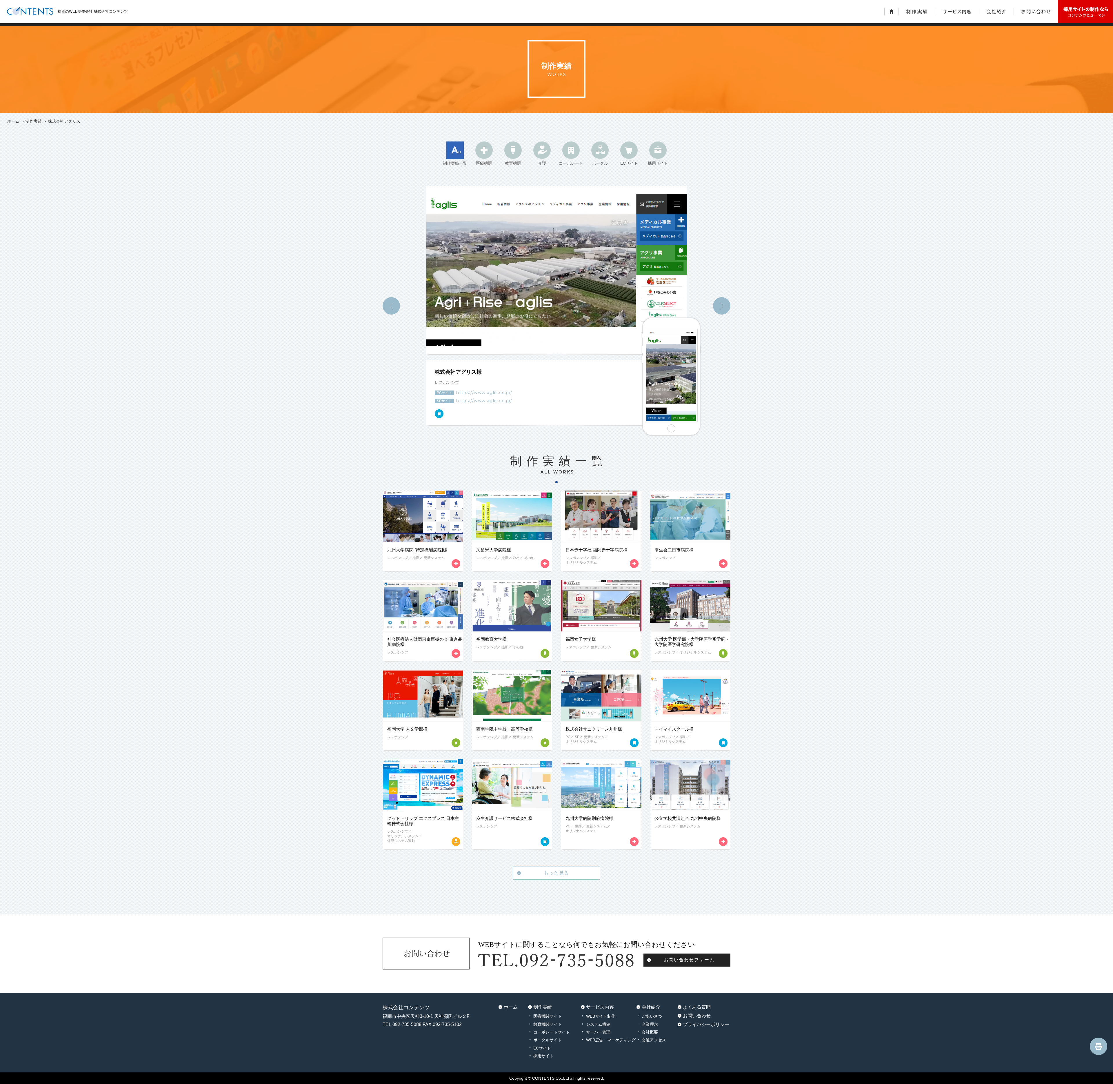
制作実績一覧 (455, 163)
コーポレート (571, 163)
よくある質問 (697, 1007)
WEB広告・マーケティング (611, 1040)
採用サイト (658, 163)
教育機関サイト (547, 1024)
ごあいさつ (652, 1016)
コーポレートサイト (551, 1032)
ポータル (600, 163)
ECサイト (629, 163)
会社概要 (650, 1032)
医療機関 (484, 163)
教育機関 (513, 163)
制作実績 (34, 121)
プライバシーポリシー (706, 1024)
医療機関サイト (547, 1016)
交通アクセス (654, 1040)
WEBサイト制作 (600, 1016)
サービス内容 (600, 1007)
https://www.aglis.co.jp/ (484, 392)
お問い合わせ (697, 1015)
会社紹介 (651, 1007)
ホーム (13, 121)
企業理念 (650, 1024)
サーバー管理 (598, 1032)
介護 (542, 163)
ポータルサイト (547, 1040)
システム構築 (598, 1024)
